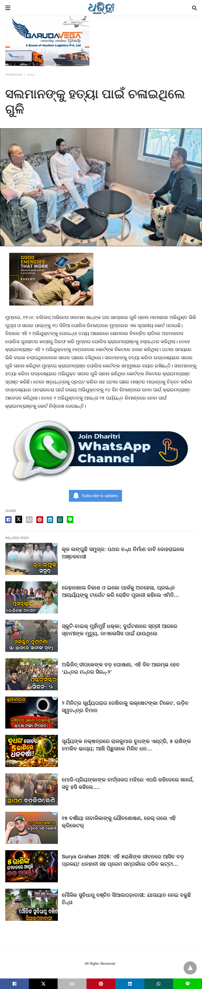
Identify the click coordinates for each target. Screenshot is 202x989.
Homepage (14, 74)
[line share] (70, 519)
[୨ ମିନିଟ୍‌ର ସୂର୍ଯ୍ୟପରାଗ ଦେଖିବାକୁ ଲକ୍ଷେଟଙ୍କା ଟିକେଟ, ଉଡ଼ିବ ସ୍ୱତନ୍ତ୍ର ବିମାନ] (31, 713)
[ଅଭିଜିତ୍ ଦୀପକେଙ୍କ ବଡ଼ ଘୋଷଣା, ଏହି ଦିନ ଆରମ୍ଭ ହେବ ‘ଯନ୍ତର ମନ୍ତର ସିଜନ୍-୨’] (31, 674)
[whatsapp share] (60, 519)
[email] (72, 983)
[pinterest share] (39, 519)
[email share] (29, 519)
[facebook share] (8, 519)
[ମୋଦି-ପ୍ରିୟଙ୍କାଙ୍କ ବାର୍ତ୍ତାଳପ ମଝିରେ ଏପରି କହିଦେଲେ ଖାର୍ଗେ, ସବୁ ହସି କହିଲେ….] (31, 789)
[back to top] (190, 968)
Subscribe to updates (100, 495)
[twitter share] (18, 519)
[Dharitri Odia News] (101, 8)
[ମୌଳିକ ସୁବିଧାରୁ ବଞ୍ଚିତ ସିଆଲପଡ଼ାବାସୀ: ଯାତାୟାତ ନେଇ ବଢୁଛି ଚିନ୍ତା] (31, 905)
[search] (194, 8)
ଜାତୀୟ (31, 74)
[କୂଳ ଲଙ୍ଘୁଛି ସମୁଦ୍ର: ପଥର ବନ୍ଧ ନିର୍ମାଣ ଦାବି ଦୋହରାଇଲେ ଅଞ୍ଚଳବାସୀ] (31, 559)
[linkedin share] (50, 519)
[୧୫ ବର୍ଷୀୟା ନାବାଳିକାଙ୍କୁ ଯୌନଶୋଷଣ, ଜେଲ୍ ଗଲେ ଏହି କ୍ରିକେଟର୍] (31, 828)
